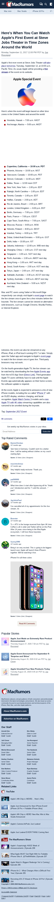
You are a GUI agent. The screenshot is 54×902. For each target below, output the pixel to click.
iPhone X (41, 393)
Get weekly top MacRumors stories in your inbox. (27, 427)
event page (39, 295)
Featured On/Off (7, 896)
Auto (43, 896)
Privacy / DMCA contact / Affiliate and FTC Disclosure (19, 888)
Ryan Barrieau (32, 768)
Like (23, 457)
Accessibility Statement (9, 892)
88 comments (6, 419)
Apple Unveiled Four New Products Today (30, 669)
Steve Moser (5, 778)
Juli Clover (5, 740)
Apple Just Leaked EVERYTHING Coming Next (30, 832)
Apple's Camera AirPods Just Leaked (25, 824)
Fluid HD (37, 896)
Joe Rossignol (32, 740)
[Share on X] (43, 419)
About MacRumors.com (15, 711)
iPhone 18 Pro (38, 11)
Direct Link (29, 374)
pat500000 (15, 479)
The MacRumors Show (20, 839)
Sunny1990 (15, 542)
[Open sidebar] (51, 5)
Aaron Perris (31, 778)
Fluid (31, 896)
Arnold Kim (5, 731)
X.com (8, 736)
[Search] (46, 4)
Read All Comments (27, 624)
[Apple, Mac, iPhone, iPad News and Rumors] (20, 7)
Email (3, 736)
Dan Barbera (5, 768)
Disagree (29, 457)
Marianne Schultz (33, 759)
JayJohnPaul (16, 500)
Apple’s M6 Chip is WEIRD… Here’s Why (27, 799)
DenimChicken (17, 443)
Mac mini (7, 11)
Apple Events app (42, 371)
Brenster (14, 519)
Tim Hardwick (32, 750)
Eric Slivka (30, 731)
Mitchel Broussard (8, 750)
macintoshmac (17, 464)
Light (48, 896)
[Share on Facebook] (50, 419)
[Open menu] (3, 4)
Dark (3, 898)
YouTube (10, 791)
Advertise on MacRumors (16, 718)
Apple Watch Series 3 (22, 399)
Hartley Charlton (7, 759)
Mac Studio (22, 11)
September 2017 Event (16, 411)
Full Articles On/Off (21, 896)
